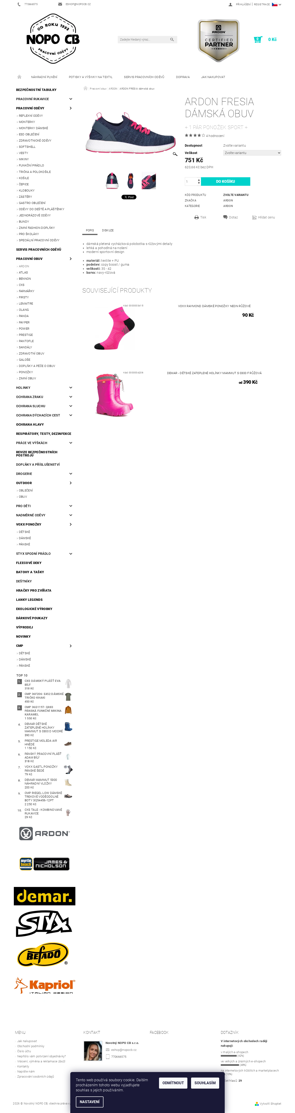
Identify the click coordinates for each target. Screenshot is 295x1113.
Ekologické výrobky (34, 609)
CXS (22, 285)
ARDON (24, 266)
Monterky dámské (33, 128)
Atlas (23, 272)
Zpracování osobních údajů (35, 1076)
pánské (24, 544)
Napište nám (26, 1071)
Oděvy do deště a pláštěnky (41, 209)
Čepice (24, 184)
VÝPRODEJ (24, 627)
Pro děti (23, 506)
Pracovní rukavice (32, 99)
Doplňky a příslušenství (38, 464)
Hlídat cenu (266, 217)
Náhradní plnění (44, 77)
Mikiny (24, 159)
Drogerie (24, 474)
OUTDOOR (24, 483)
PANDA (24, 316)
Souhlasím (205, 1083)
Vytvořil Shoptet (270, 1103)
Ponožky (26, 372)
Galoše (24, 359)
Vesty (23, 153)
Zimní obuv (27, 378)
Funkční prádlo (31, 165)
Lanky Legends (29, 600)
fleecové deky (28, 563)
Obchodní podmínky (30, 1046)
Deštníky (24, 581)
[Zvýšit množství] (199, 179)
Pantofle (26, 341)
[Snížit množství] (199, 183)
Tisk (203, 217)
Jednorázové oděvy (35, 215)
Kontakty (23, 1066)
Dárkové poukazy (32, 618)
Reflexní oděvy (31, 115)
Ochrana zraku (29, 397)
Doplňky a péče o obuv (37, 366)
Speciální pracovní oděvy (39, 240)
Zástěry (25, 196)
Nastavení (90, 1102)
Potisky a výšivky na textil (91, 77)
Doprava (183, 77)
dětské (24, 532)
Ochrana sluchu (30, 406)
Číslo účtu (24, 1051)
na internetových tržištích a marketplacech (250, 1070)
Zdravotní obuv (31, 353)
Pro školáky (29, 234)
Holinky (23, 387)
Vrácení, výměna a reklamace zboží (41, 1061)
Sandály (25, 347)
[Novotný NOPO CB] (53, 38)
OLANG (24, 309)
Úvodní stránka (19, 77)
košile (24, 178)
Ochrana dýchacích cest (38, 415)
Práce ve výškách (31, 443)
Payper (24, 322)
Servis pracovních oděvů (144, 77)
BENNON (25, 278)
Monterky (27, 122)
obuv (23, 496)
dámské (25, 538)
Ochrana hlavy (30, 424)
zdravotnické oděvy (35, 140)
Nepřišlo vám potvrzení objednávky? (41, 1056)
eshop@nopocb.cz (124, 1050)
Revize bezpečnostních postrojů (37, 453)
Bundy (24, 221)
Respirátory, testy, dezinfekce (43, 434)
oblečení (26, 490)
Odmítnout (173, 1083)
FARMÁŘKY (27, 291)
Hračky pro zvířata (34, 590)
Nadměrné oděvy (30, 515)
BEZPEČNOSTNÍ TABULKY (36, 90)
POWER (24, 328)
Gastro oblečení (32, 203)
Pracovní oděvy (30, 108)
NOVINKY (23, 636)
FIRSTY (24, 297)
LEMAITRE (26, 303)
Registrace (262, 4)
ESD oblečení (29, 134)
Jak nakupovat (213, 77)
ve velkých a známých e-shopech (243, 1061)
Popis (90, 230)
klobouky (27, 190)
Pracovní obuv (29, 259)
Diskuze (108, 230)
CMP (19, 646)
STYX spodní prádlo (33, 553)
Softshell (27, 146)
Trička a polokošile (35, 172)
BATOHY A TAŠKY (30, 572)
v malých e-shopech (234, 1052)
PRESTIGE (26, 335)
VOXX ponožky (28, 524)
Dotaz (233, 217)
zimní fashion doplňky (37, 228)
